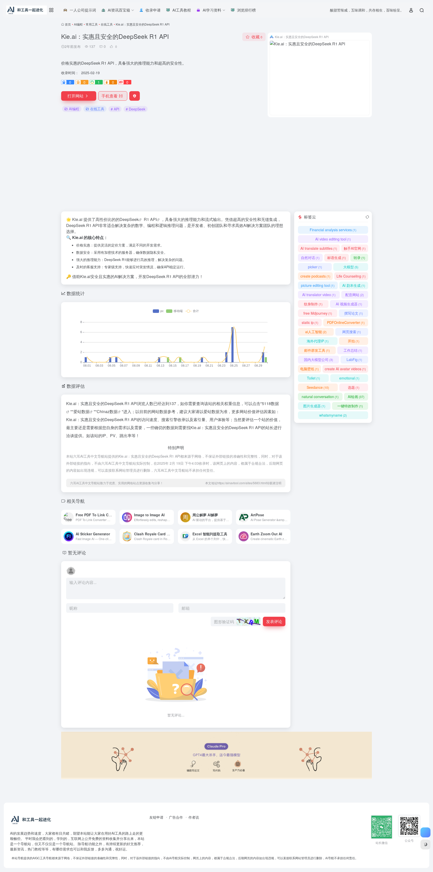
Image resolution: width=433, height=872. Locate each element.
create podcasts (315, 276)
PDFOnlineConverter (346, 322)
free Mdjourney (317, 313)
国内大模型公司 (318, 359)
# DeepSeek (135, 108)
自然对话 (310, 257)
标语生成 (336, 257)
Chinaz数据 (107, 411)
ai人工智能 (316, 331)
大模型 (350, 266)
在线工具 (107, 24)
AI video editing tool (333, 238)
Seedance (318, 387)
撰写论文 (353, 313)
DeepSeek (129, 219)
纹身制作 (313, 303)
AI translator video (319, 294)
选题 (353, 387)
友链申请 (156, 817)
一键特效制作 (350, 405)
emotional (349, 378)
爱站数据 (81, 411)
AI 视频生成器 (349, 303)
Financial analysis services (333, 229)
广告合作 (176, 817)
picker (315, 266)
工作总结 (353, 350)
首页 (68, 24)
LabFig (354, 359)
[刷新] (367, 217)
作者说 (193, 817)
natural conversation (320, 396)
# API (115, 108)
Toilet (313, 378)
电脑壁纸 (309, 368)
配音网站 (354, 294)
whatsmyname (333, 415)
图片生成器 (314, 405)
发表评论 (274, 621)
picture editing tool (318, 285)
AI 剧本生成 (353, 285)
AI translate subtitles (318, 248)
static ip (310, 322)
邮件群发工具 (317, 350)
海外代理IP (318, 340)
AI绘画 (356, 396)
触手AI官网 (355, 248)
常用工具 (92, 24)
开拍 (353, 340)
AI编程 (78, 24)
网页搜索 (351, 331)
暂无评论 (77, 552)
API (153, 219)
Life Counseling (351, 276)
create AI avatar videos (345, 368)
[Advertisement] (216, 164)
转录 (359, 257)
